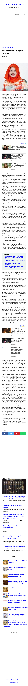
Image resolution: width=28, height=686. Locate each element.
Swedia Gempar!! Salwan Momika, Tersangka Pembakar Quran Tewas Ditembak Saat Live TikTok (12, 536)
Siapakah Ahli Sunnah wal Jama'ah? (17, 588)
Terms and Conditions (14, 682)
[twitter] (12, 10)
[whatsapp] (23, 433)
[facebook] (8, 10)
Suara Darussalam (14, 4)
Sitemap (19, 679)
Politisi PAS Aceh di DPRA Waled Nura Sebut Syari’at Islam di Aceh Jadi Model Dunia (14, 257)
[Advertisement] (14, 31)
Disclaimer (13, 679)
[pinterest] (17, 433)
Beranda (8, 679)
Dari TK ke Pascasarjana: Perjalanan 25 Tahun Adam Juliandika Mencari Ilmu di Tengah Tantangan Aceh (13, 516)
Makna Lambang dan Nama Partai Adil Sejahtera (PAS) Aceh (14, 267)
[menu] (2, 14)
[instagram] (19, 10)
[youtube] (15, 10)
